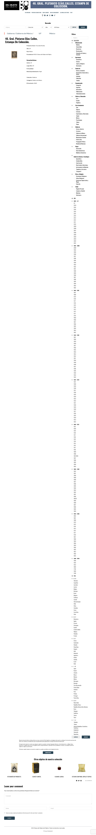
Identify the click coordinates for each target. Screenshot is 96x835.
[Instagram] (49, 15)
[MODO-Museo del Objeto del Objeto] (16, 5)
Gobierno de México (24, 33)
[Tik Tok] (54, 15)
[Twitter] (47, 15)
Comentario (48, 752)
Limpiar (74, 27)
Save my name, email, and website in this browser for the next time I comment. (24, 813)
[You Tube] (52, 15)
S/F (40, 33)
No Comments (88, 780)
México (52, 33)
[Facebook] (45, 15)
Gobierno (11, 33)
